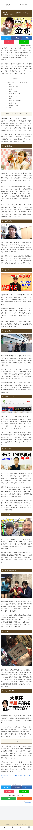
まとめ (9, 107)
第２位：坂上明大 (13, 86)
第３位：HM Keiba (13, 89)
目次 (14, 78)
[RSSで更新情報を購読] (24, 798)
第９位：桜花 (12, 103)
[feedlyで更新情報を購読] (8, 798)
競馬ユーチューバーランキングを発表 (17, 82)
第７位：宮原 (12, 98)
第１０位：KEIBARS (14, 105)
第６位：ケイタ (13, 96)
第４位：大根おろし (14, 91)
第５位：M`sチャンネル (15, 93)
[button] (29, 455)
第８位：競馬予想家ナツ (15, 100)
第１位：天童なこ (13, 84)
